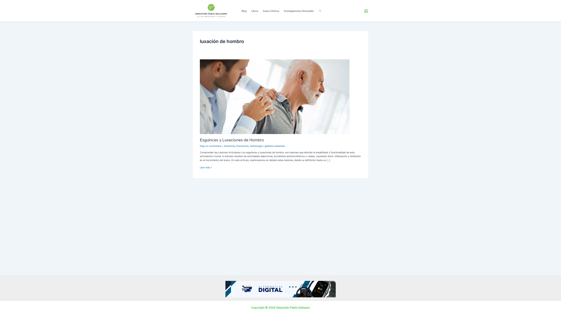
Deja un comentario (210, 146)
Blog (244, 10)
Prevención (242, 146)
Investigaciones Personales (299, 10)
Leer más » (206, 167)
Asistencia (229, 146)
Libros (254, 10)
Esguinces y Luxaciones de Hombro (232, 140)
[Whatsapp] (366, 11)
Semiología (256, 146)
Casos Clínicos (271, 10)
